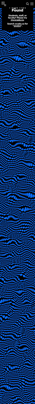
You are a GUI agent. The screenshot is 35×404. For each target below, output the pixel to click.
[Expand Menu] (32, 3)
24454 (17, 25)
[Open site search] (27, 3)
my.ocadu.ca (17, 20)
